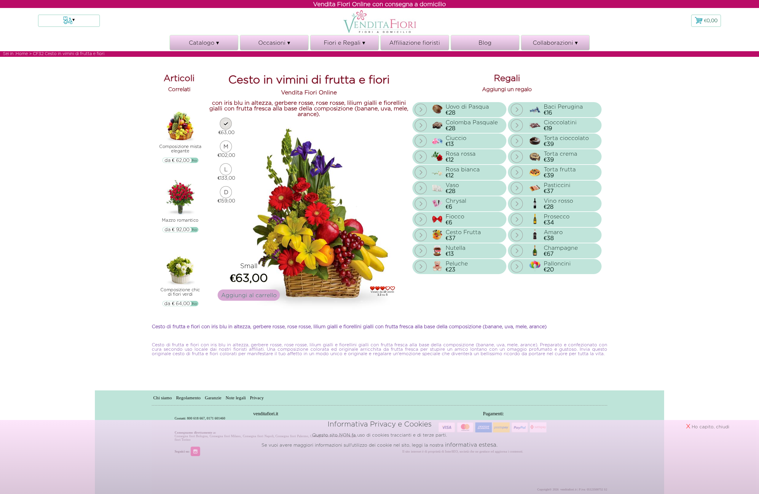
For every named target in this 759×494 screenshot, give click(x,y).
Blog (485, 43)
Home (22, 53)
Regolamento (188, 397)
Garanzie (213, 397)
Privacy (257, 397)
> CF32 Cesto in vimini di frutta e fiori (66, 53)
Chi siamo (162, 397)
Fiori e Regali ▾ (344, 45)
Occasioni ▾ (274, 45)
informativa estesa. (471, 445)
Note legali (236, 397)
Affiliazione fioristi (414, 43)
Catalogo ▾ (203, 45)
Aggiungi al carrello (249, 295)
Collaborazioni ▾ (555, 45)
